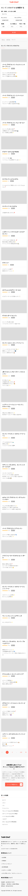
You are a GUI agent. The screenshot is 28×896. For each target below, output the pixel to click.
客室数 (2, 23)
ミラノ (4, 802)
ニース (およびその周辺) (8, 816)
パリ (3, 805)
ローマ (4, 800)
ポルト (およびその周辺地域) (9, 821)
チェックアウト (18, 17)
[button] (12, 752)
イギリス (8, 39)
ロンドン (4, 14)
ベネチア (4, 819)
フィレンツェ (5, 808)
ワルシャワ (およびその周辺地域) (10, 811)
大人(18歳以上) (13, 23)
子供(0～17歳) (22, 23)
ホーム (3, 39)
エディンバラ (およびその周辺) (10, 813)
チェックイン (4, 17)
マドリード (5, 824)
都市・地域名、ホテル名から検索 (8, 11)
